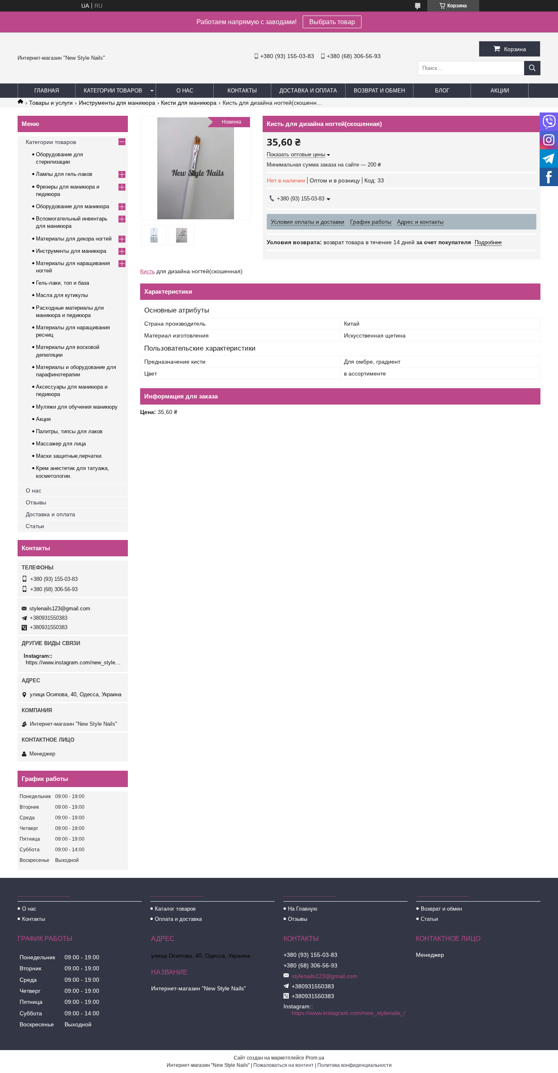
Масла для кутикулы (62, 295)
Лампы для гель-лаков (64, 174)
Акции (500, 91)
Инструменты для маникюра (117, 102)
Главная (46, 91)
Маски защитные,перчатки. (69, 456)
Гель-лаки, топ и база (62, 283)
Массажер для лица (61, 444)
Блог (442, 91)
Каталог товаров (175, 909)
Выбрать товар (332, 21)
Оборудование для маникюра (72, 206)
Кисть (147, 271)
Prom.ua (315, 1058)
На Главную (302, 909)
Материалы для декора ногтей (74, 239)
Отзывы (36, 502)
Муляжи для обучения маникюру (77, 407)
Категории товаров (113, 91)
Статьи (35, 526)
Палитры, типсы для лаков (69, 431)
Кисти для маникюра (189, 102)
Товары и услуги (51, 102)
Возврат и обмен (379, 91)
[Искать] (532, 68)
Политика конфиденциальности (354, 1065)
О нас (184, 91)
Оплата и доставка (178, 919)
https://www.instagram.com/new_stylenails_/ (74, 662)
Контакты (242, 91)
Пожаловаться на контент (283, 1065)
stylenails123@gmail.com (59, 608)
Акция (43, 419)
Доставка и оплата (308, 91)
